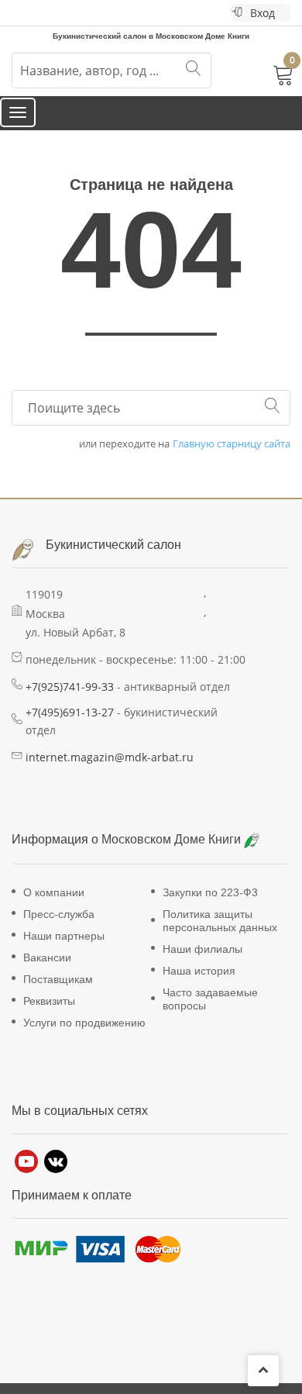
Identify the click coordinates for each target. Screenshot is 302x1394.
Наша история (199, 985)
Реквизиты (49, 1015)
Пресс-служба (58, 929)
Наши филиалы (202, 964)
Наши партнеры (64, 950)
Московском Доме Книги (172, 854)
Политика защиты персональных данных (220, 935)
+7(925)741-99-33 (70, 701)
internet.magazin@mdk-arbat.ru (110, 771)
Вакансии (47, 972)
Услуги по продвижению (84, 1037)
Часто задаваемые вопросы (210, 1014)
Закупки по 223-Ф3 (210, 907)
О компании (53, 907)
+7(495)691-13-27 (70, 726)
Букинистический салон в (101, 35)
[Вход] (237, 12)
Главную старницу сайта (231, 459)
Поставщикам (58, 994)
